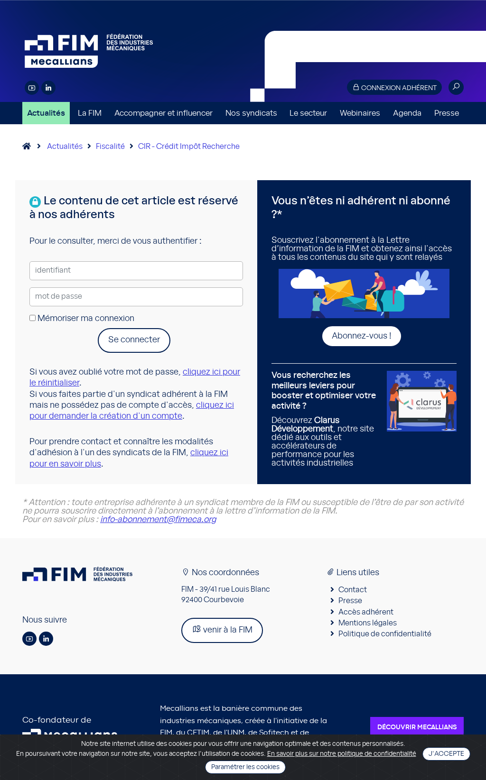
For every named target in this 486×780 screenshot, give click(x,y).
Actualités (46, 113)
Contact (352, 590)
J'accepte (446, 754)
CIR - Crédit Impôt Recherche (189, 146)
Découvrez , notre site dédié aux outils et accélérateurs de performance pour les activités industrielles (323, 419)
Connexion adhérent (398, 88)
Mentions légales (367, 623)
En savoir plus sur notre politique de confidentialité (341, 754)
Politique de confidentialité (384, 634)
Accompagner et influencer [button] (163, 113)
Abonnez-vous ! (362, 336)
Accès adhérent (365, 612)
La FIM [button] (90, 113)
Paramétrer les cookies (245, 767)
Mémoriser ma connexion (85, 318)
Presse (446, 113)
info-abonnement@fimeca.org (158, 519)
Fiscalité (110, 146)
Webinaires (360, 113)
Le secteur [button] (308, 113)
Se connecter (134, 340)
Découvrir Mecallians (417, 727)
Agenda (407, 113)
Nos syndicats (251, 113)
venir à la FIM (226, 630)
